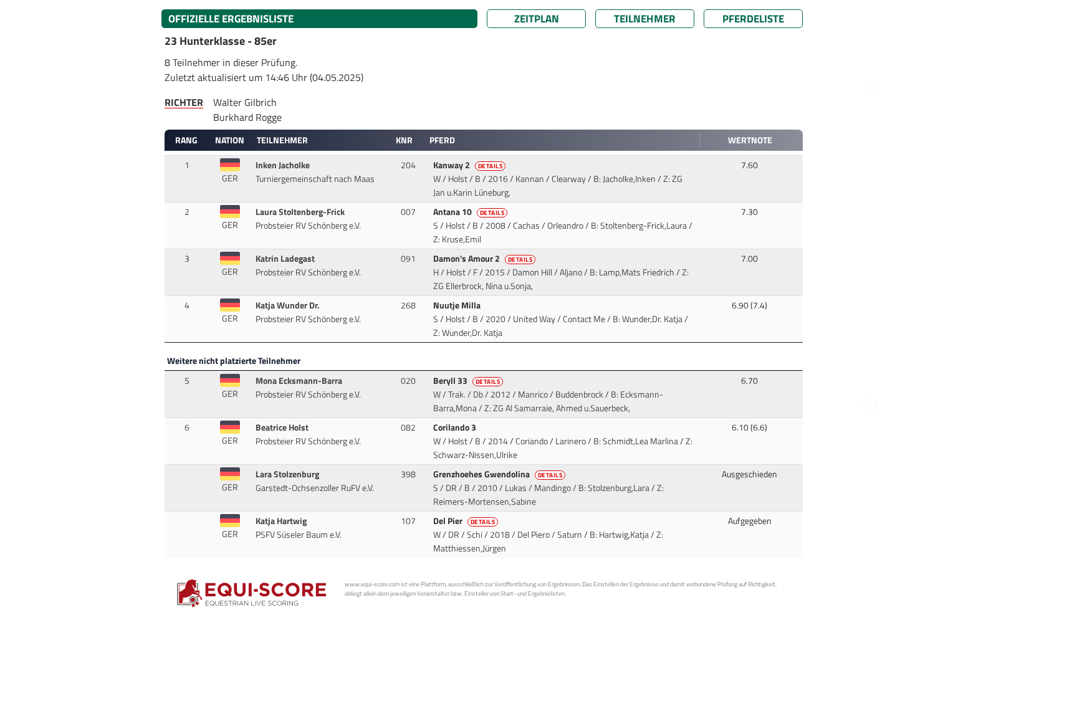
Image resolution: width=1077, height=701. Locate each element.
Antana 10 (469, 212)
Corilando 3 (455, 427)
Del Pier (464, 521)
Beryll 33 (466, 381)
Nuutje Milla (457, 305)
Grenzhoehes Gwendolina (498, 474)
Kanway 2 (468, 165)
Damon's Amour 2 (483, 258)
